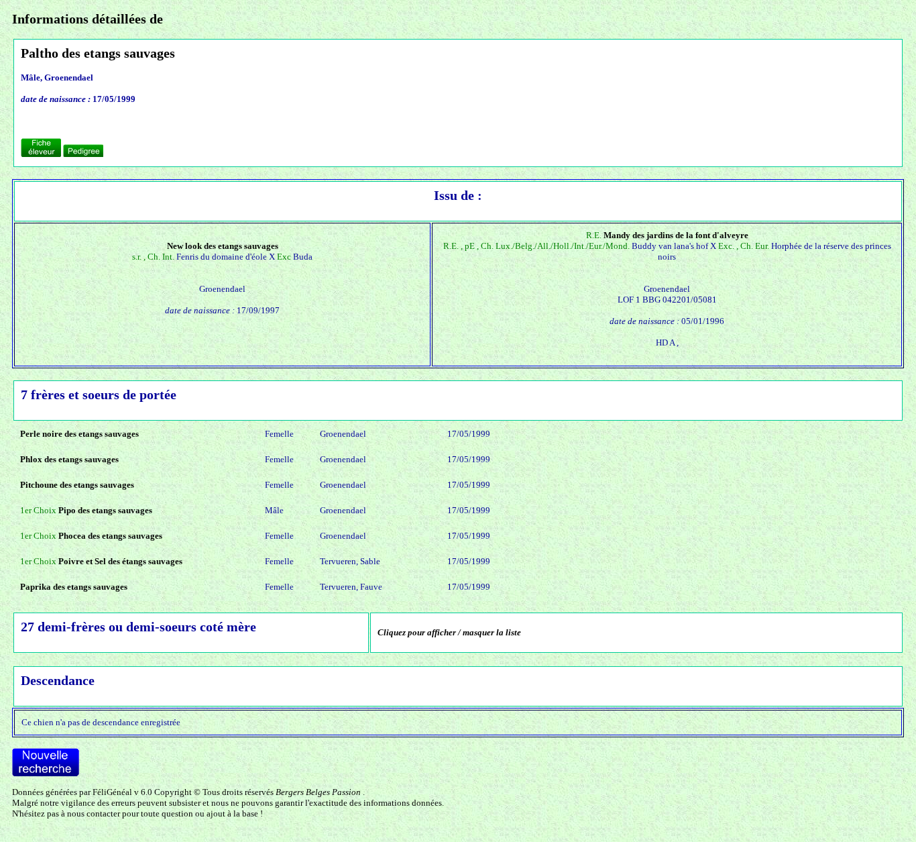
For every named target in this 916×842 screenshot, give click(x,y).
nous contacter (93, 813)
